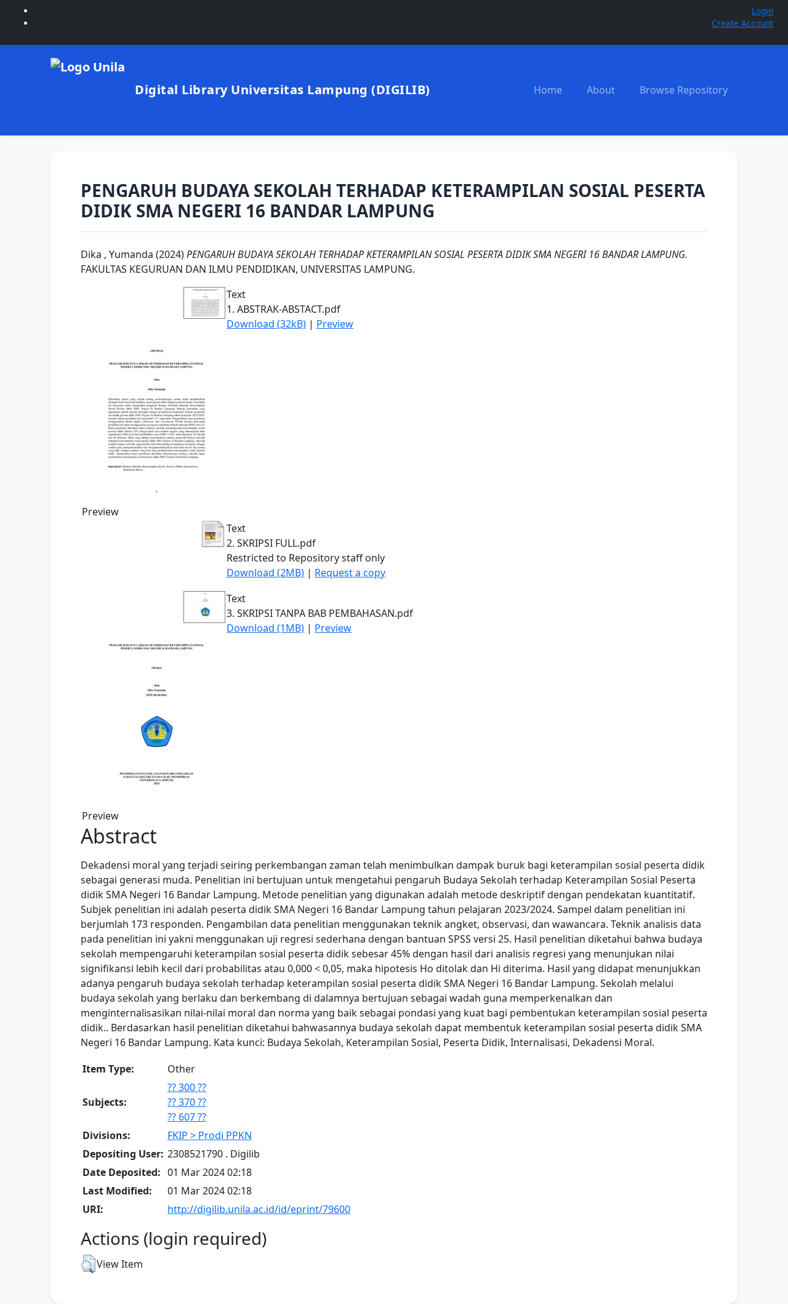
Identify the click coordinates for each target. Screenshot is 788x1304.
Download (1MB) (265, 628)
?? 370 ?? (186, 1102)
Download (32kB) (266, 324)
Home (548, 90)
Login (762, 11)
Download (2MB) (265, 572)
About (601, 90)
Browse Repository (684, 90)
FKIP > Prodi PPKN (209, 1135)
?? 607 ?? (186, 1117)
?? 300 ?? (186, 1087)
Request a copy (350, 572)
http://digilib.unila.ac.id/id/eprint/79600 (258, 1209)
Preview (334, 324)
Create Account (742, 23)
